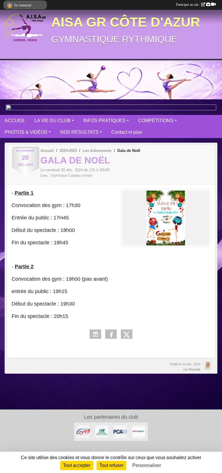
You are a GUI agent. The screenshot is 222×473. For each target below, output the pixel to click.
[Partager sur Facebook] (111, 334)
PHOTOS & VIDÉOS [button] (26, 132)
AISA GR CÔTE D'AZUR (125, 22)
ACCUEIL (15, 120)
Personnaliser (146, 465)
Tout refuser (111, 465)
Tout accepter (76, 465)
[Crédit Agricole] (102, 431)
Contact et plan (126, 132)
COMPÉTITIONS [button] (155, 120)
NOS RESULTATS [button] (79, 132)
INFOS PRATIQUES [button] (104, 120)
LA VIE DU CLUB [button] (52, 120)
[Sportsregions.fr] (139, 431)
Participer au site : (188, 5)
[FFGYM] (83, 431)
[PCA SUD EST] (120, 431)
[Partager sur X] (126, 334)
